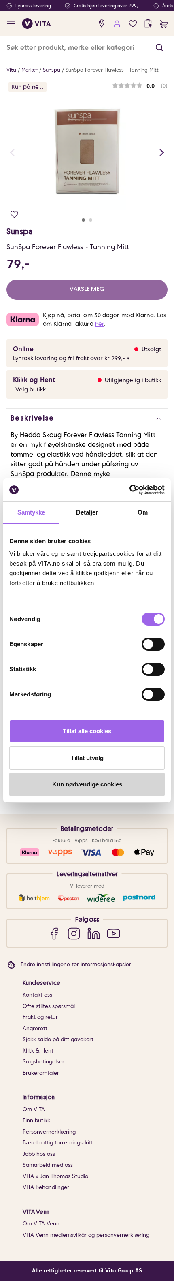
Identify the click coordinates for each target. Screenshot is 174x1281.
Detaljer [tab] (87, 512)
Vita (11, 70)
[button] (159, 48)
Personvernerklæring (49, 1132)
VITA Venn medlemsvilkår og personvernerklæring (86, 1235)
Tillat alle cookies (87, 731)
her (99, 323)
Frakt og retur (40, 1017)
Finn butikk (36, 1120)
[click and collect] (148, 24)
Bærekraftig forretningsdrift (58, 1143)
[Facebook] (54, 933)
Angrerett (35, 1028)
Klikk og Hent (34, 380)
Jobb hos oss (39, 1154)
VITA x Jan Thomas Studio (55, 1176)
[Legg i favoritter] (14, 214)
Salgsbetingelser (43, 1062)
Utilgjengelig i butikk (133, 380)
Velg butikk (30, 389)
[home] (36, 23)
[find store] (102, 24)
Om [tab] (143, 512)
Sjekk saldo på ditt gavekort (58, 1039)
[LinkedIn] (93, 933)
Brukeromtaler (41, 1073)
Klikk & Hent (38, 1051)
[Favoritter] (133, 24)
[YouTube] (113, 933)
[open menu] (11, 24)
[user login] (117, 24)
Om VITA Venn (41, 1224)
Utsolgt (151, 349)
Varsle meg (87, 289)
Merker (29, 70)
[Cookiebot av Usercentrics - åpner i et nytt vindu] (129, 490)
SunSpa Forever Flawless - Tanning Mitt (112, 70)
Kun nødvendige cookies (87, 784)
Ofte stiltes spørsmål (49, 1006)
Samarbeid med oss (48, 1165)
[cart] (164, 24)
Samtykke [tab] (31, 512)
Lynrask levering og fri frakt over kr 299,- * (71, 358)
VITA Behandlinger (46, 1187)
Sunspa (51, 70)
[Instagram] (74, 933)
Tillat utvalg (87, 757)
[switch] (153, 644)
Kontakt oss (37, 995)
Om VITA (34, 1109)
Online (23, 349)
